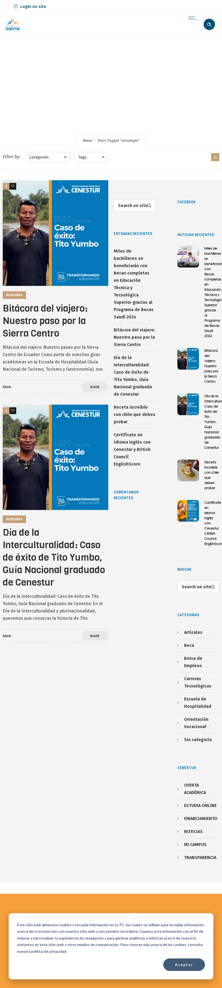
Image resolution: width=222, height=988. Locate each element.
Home (87, 140)
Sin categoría (198, 739)
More (7, 386)
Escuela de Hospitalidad (197, 702)
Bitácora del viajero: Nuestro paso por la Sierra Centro (45, 321)
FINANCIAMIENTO (200, 818)
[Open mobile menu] (193, 17)
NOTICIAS (193, 831)
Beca (189, 645)
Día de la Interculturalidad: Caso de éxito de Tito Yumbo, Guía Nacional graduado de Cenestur (54, 557)
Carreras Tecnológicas (197, 682)
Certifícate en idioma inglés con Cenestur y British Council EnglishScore (132, 449)
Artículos (193, 632)
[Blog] (215, 157)
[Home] (12, 29)
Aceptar (184, 964)
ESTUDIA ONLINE (200, 805)
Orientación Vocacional (196, 723)
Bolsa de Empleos (193, 662)
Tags (82, 157)
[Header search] (209, 24)
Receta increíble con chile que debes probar (134, 414)
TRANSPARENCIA (200, 857)
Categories (39, 157)
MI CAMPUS (195, 844)
